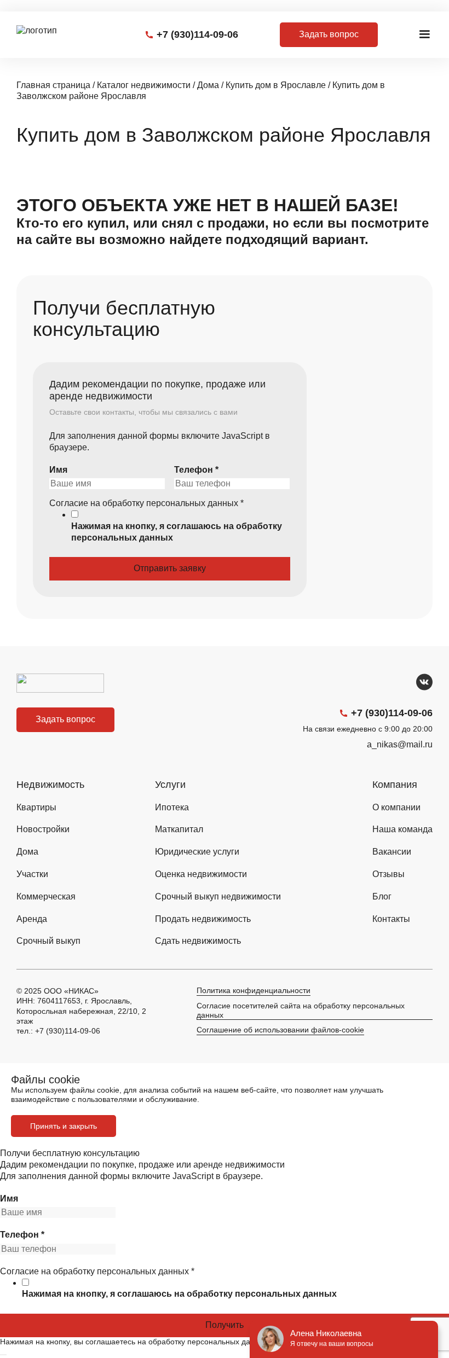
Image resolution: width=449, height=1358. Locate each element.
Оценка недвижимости (201, 874)
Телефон (196, 469)
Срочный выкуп (48, 940)
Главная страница (53, 85)
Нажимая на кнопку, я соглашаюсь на (176, 531)
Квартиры (36, 807)
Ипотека (172, 807)
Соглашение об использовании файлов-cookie (280, 1029)
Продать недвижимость (203, 919)
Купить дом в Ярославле (276, 85)
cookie (108, 1090)
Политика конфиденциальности (253, 990)
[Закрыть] (3, 1354)
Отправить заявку (170, 568)
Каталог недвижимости (144, 85)
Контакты (391, 919)
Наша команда (402, 829)
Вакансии (391, 851)
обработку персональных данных (262, 1293)
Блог (382, 896)
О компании (396, 807)
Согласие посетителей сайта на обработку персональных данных (301, 1010)
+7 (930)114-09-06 (197, 34)
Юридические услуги (197, 851)
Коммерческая (46, 896)
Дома (208, 85)
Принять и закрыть (63, 1126)
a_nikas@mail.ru (400, 744)
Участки (32, 874)
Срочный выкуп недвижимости (218, 896)
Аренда (31, 919)
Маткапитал (179, 829)
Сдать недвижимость (198, 940)
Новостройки (43, 829)
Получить (224, 1325)
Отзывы (388, 874)
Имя (58, 469)
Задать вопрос (329, 34)
